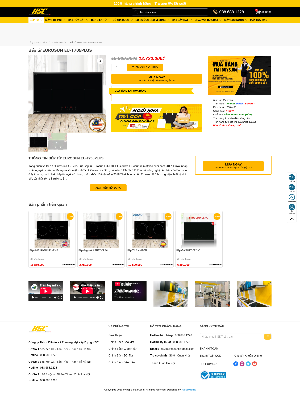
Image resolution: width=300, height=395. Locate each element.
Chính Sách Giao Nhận (123, 348)
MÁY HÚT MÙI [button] (53, 20)
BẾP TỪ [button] (34, 20)
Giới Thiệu (115, 335)
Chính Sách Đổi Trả (121, 355)
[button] (264, 12)
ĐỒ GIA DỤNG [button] (121, 20)
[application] (45, 291)
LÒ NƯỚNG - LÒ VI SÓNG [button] (150, 20)
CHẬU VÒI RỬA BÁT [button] (206, 20)
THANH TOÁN (209, 348)
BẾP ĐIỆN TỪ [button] (99, 20)
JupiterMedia (188, 389)
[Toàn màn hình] (60, 297)
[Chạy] (33, 297)
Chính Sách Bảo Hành (122, 362)
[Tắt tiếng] (56, 297)
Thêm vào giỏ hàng (145, 67)
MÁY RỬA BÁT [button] (76, 20)
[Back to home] (39, 12)
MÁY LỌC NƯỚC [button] (234, 20)
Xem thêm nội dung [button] (108, 187)
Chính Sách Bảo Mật (121, 342)
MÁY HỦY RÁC (258, 20)
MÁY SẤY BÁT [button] (180, 20)
